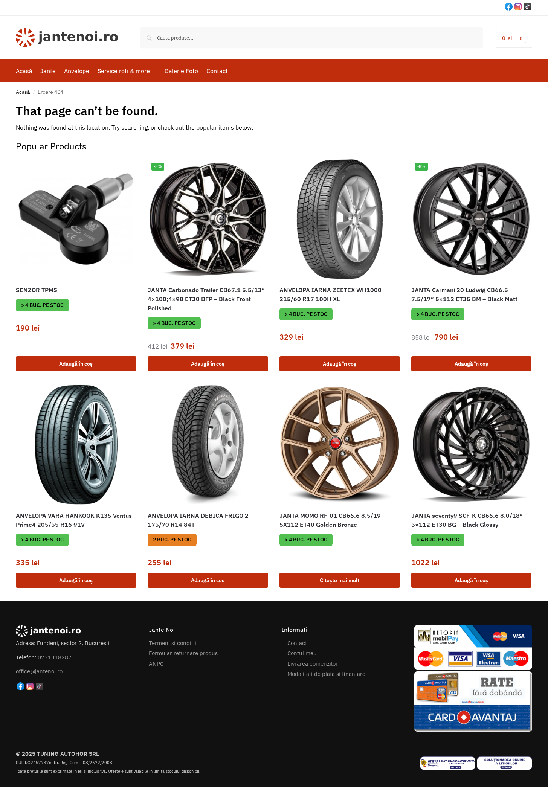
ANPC (156, 663)
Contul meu (302, 653)
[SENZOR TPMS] (76, 219)
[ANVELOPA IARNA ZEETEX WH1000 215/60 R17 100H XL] (339, 219)
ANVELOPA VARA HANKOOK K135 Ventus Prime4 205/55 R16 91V (74, 520)
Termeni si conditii (172, 643)
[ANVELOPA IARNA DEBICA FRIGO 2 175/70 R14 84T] (208, 444)
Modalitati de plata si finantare (326, 673)
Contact (297, 643)
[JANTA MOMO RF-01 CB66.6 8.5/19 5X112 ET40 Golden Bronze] (339, 444)
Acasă (23, 91)
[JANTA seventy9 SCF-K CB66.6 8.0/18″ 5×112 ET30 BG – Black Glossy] (471, 444)
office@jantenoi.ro (39, 671)
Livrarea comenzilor (312, 663)
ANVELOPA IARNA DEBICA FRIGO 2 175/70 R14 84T (198, 520)
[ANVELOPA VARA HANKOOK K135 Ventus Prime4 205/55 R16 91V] (76, 444)
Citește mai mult (339, 580)
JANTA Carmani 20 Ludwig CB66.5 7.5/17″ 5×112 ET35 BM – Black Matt (464, 294)
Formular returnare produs (183, 653)
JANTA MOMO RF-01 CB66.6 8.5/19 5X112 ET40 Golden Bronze (330, 520)
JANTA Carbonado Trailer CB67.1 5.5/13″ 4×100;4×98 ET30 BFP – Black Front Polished (206, 299)
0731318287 (55, 657)
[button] (514, 37)
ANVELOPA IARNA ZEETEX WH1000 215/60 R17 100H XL (330, 294)
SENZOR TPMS (36, 290)
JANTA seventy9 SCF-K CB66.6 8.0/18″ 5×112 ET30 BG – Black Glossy (467, 520)
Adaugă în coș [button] (76, 363)
